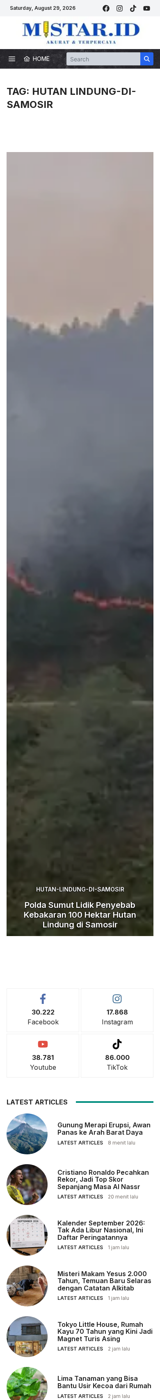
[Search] (146, 58)
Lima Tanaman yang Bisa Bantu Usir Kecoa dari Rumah (104, 1382)
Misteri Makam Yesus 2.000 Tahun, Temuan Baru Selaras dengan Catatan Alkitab (104, 1281)
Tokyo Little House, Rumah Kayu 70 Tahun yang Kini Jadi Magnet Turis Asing (105, 1331)
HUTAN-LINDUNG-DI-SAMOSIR (80, 889)
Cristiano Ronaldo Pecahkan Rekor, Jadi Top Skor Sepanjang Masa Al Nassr (103, 1179)
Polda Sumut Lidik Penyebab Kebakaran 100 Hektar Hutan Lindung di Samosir (80, 915)
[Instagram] (119, 8)
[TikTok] (133, 8)
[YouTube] (146, 8)
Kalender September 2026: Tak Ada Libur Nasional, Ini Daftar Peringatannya (101, 1230)
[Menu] (12, 58)
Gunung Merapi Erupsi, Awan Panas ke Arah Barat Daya (104, 1128)
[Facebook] (106, 8)
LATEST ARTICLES (80, 1143)
